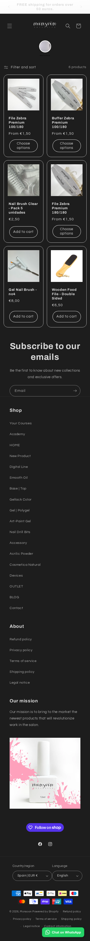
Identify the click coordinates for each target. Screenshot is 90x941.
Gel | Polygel (20, 510)
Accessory (18, 543)
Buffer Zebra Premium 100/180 (63, 122)
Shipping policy (22, 672)
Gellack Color (21, 499)
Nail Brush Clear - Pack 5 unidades (23, 208)
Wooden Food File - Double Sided (64, 293)
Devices (16, 575)
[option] (45, 48)
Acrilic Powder (21, 553)
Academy (17, 434)
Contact (16, 608)
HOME (15, 445)
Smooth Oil (19, 477)
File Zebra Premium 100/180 (17, 122)
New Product (20, 456)
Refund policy (21, 639)
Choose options (23, 145)
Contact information (57, 926)
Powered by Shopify (45, 911)
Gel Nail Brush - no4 (23, 291)
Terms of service (23, 661)
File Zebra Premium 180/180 (61, 208)
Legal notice (20, 682)
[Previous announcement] (9, 6)
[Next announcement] (81, 6)
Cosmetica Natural (25, 564)
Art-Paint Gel (20, 521)
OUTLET (16, 586)
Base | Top (18, 488)
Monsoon (26, 911)
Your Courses (21, 423)
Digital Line (19, 467)
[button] (9, 26)
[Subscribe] (75, 390)
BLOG (14, 597)
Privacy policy (21, 650)
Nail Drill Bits (20, 532)
